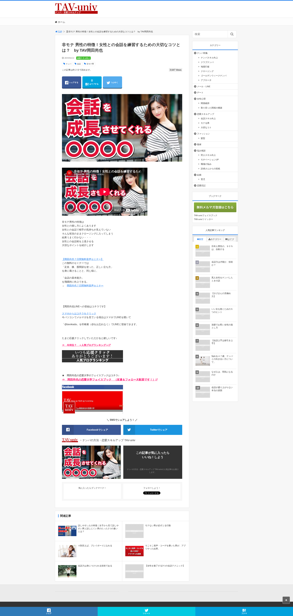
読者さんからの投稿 (210, 168)
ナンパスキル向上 (209, 57)
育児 (203, 179)
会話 (79, 64)
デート (200, 92)
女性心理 (201, 99)
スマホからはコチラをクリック (79, 313)
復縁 (199, 144)
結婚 (199, 175)
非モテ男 (90, 64)
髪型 (203, 138)
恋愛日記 (201, 185)
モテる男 (205, 123)
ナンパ (68, 64)
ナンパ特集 (202, 53)
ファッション (203, 133)
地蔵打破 (205, 66)
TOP (60, 31)
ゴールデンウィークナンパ (213, 75)
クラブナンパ (207, 62)
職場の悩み (206, 164)
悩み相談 (201, 150)
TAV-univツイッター (203, 219)
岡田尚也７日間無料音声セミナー (85, 285)
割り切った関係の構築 (211, 108)
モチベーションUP (210, 159)
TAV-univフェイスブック (205, 215)
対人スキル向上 (208, 155)
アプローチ (206, 80)
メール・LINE (203, 86)
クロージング (207, 71)
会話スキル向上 (83, 58)
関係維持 (205, 103)
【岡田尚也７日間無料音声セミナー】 (82, 259)
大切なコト (206, 127)
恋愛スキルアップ (205, 114)
